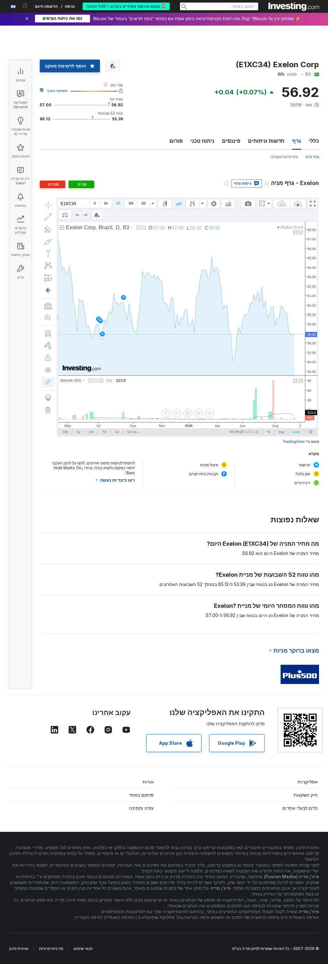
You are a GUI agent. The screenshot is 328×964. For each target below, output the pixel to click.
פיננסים (231, 141)
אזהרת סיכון (19, 948)
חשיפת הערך (57, 90)
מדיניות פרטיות (51, 948)
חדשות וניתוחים (266, 141)
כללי (314, 141)
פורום (176, 141)
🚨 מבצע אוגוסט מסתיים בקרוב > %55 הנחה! (126, 6)
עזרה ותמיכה (141, 808)
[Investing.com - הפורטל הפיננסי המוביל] (293, 6)
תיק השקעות (306, 795)
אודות (148, 781)
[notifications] (25, 6)
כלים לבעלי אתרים (300, 808)
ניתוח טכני (202, 141)
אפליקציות (308, 781)
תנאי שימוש (83, 948)
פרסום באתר (141, 795)
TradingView (294, 441)
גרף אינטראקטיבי (284, 156)
